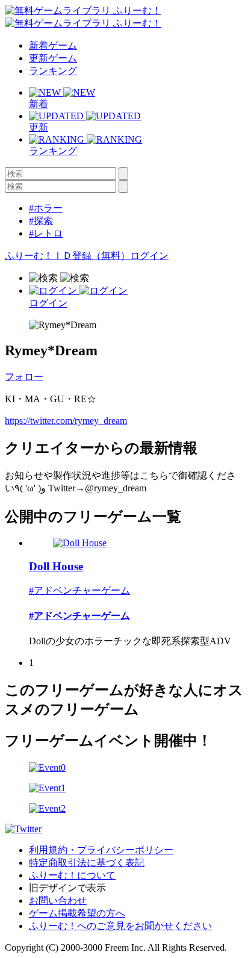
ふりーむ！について (72, 875)
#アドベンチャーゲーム (79, 590)
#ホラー (46, 208)
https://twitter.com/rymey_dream (66, 420)
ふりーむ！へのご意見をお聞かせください (120, 926)
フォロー (24, 377)
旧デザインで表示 (67, 888)
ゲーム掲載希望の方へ (77, 913)
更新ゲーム (53, 58)
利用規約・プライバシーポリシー (101, 850)
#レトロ (46, 233)
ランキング (53, 71)
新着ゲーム (53, 45)
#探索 (41, 221)
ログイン (149, 255)
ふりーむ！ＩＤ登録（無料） (67, 255)
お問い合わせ (58, 900)
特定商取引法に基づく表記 (86, 862)
